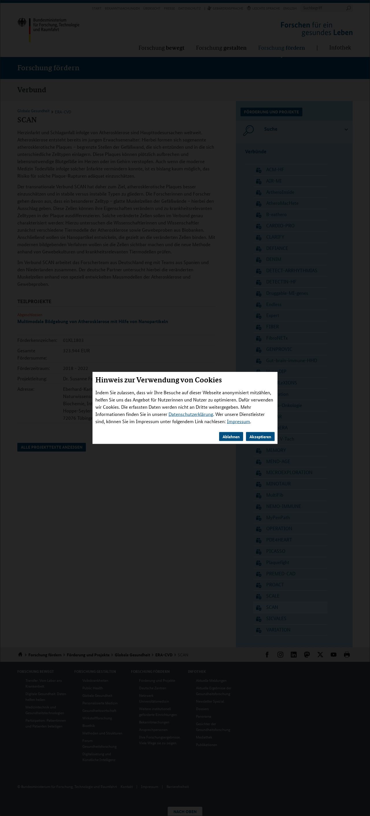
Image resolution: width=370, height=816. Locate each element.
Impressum (238, 421)
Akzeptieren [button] (260, 436)
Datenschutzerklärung (191, 414)
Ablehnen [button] (231, 436)
